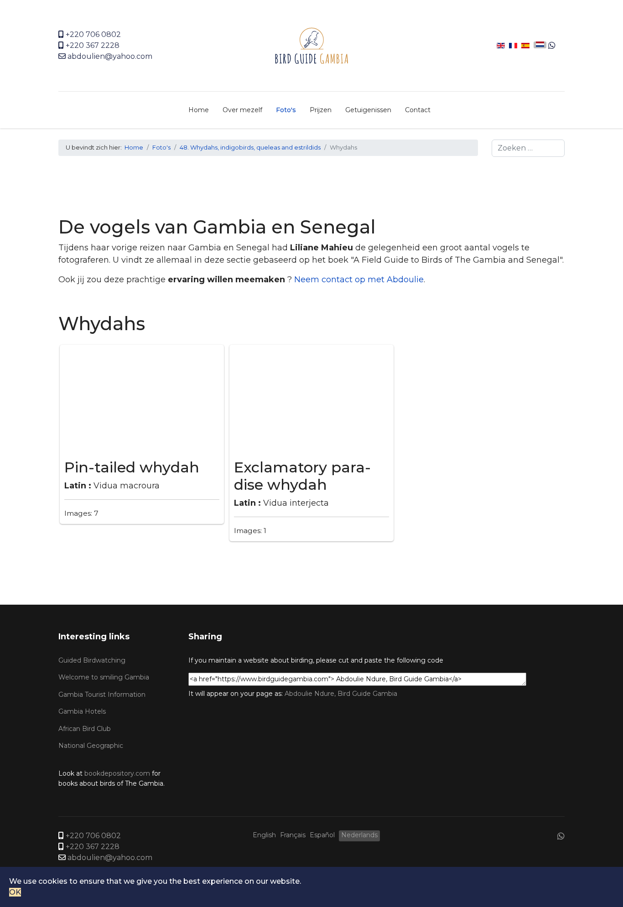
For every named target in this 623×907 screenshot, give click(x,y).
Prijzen (321, 110)
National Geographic (90, 745)
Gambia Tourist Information (101, 694)
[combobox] (528, 148)
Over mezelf (242, 110)
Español (322, 835)
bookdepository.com (117, 773)
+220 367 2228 (92, 45)
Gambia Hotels (82, 711)
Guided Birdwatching (91, 660)
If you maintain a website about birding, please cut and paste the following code (315, 660)
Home (198, 110)
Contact (418, 110)
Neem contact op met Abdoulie (359, 280)
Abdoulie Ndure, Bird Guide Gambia (341, 693)
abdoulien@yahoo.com (109, 56)
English (264, 835)
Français (293, 835)
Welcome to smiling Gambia (103, 677)
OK (15, 892)
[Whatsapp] (552, 46)
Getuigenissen (368, 110)
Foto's (286, 110)
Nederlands (359, 835)
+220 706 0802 (93, 34)
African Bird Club (84, 729)
